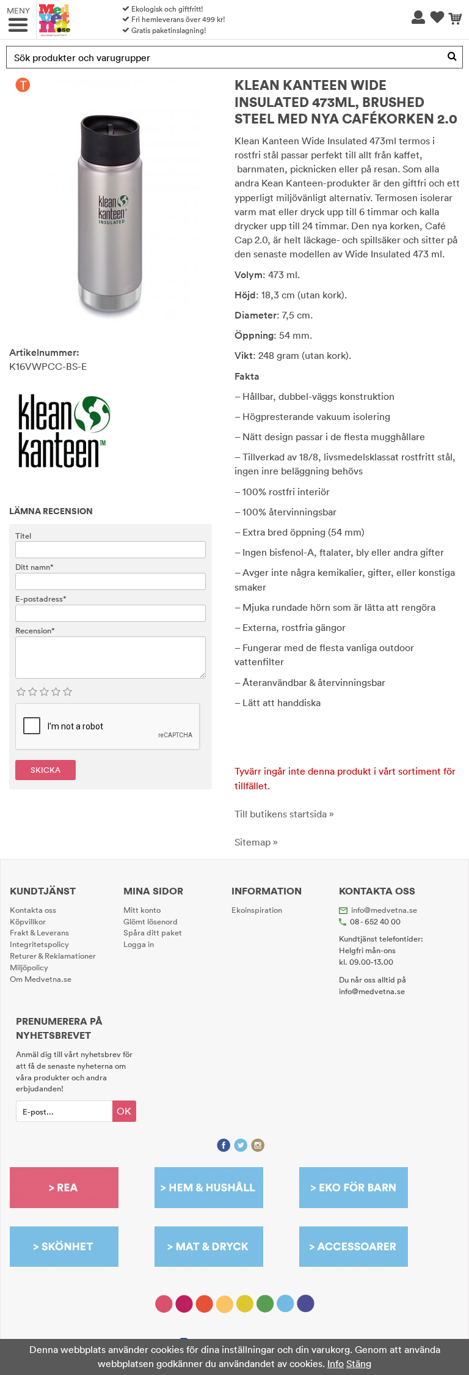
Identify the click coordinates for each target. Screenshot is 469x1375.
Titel (23, 535)
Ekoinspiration (256, 910)
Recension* (35, 630)
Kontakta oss (33, 910)
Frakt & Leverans (39, 932)
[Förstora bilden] (110, 199)
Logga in (138, 944)
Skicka (45, 770)
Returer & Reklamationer (53, 955)
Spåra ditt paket (152, 932)
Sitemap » (256, 842)
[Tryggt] (23, 85)
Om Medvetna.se (40, 979)
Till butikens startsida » (284, 814)
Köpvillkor (28, 921)
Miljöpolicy (29, 967)
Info (335, 1363)
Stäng (358, 1363)
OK (124, 1111)
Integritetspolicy (39, 944)
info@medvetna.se (384, 910)
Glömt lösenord (150, 921)
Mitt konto (142, 910)
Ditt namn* (34, 567)
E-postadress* (41, 598)
